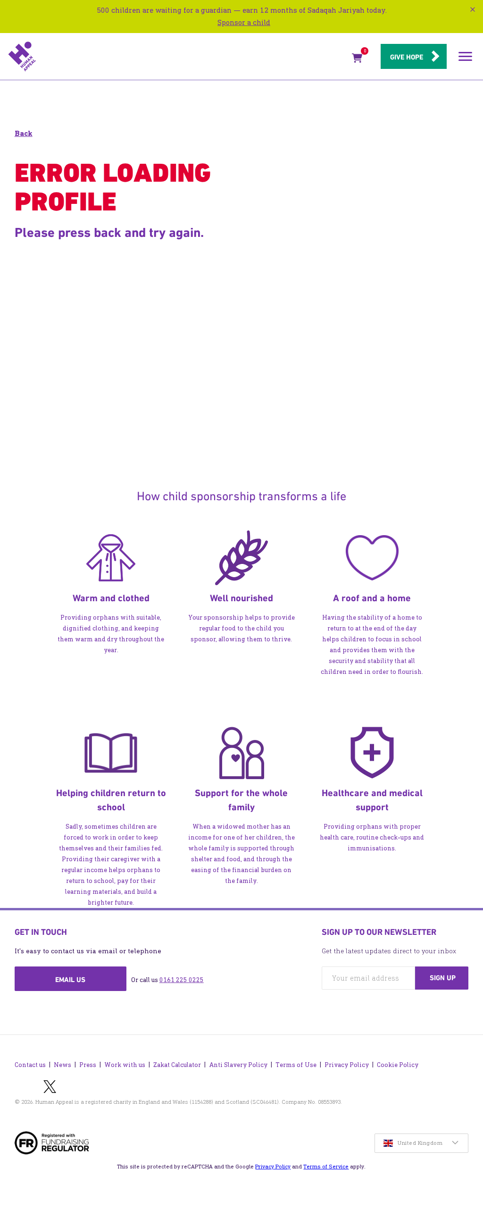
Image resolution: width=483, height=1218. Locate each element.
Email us (70, 979)
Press (87, 1065)
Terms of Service (326, 1166)
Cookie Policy (397, 1065)
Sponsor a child (243, 22)
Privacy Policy (347, 1065)
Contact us (30, 1065)
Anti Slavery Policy (238, 1065)
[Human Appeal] (177, 56)
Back (24, 133)
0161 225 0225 (181, 980)
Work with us (124, 1065)
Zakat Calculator (177, 1065)
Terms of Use (295, 1065)
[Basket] (357, 60)
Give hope (406, 57)
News (62, 1065)
